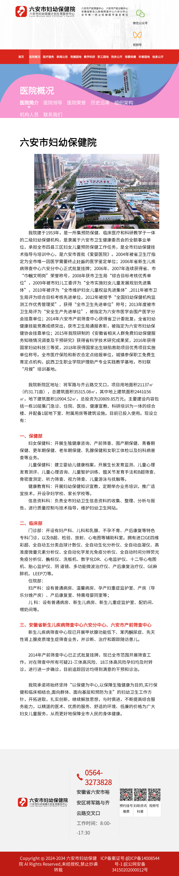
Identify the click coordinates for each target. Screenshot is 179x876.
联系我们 (52, 114)
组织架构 (123, 102)
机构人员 (29, 114)
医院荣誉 (76, 102)
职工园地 (103, 57)
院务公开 (116, 57)
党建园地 (75, 57)
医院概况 (34, 57)
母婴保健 (130, 57)
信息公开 (157, 57)
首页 (21, 57)
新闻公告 (62, 57)
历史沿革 (100, 102)
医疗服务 (48, 57)
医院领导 (52, 102)
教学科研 (89, 57)
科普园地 (144, 57)
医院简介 (29, 102)
